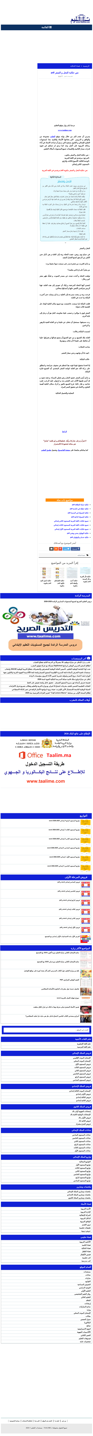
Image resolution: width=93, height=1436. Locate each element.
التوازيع (88, 1281)
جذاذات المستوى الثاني (82, 1141)
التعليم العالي (86, 1297)
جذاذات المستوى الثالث (82, 1148)
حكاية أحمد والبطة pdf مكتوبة (74, 583)
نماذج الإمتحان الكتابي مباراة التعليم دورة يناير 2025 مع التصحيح (58, 962)
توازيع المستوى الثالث (83, 1168)
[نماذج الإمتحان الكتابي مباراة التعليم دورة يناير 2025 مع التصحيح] (86, 964)
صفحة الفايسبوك (64, 450)
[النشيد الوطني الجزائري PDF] (86, 982)
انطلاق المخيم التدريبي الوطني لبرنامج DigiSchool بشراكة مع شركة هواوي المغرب (60, 666)
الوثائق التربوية (85, 1221)
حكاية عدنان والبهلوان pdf (79, 537)
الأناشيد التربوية (85, 1242)
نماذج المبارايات (85, 1307)
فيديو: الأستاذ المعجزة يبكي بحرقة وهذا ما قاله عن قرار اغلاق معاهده (56, 1007)
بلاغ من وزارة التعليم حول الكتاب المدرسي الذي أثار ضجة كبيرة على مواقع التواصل (51, 971)
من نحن (64, 1421)
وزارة (89, 1310)
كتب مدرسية (86, 1261)
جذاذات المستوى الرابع (82, 1144)
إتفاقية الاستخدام (27, 1421)
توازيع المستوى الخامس (82, 1174)
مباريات (88, 1278)
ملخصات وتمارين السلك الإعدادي (79, 1195)
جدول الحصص (86, 1319)
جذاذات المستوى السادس (81, 1135)
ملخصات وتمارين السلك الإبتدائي (79, 1191)
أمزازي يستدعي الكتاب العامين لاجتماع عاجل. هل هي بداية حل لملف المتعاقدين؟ (52, 1016)
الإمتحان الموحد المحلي (82, 1061)
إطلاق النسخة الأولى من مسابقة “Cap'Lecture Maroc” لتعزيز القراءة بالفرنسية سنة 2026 (57, 693)
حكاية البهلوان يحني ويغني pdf (78, 533)
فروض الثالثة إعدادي (83, 1097)
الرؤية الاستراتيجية (84, 1329)
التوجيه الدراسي (85, 1288)
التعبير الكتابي (86, 1335)
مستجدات (87, 1272)
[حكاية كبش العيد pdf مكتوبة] (45, 572)
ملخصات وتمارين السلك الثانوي (79, 1198)
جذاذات (88, 1275)
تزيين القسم (86, 1225)
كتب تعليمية (86, 1258)
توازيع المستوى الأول (83, 1165)
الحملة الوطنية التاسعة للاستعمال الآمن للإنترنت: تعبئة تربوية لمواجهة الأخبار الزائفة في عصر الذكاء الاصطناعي (51, 689)
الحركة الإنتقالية (85, 1215)
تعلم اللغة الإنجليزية (84, 1044)
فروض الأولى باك (84, 1118)
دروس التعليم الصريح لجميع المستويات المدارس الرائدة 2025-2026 (68, 601)
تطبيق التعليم (46, 450)
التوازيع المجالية (85, 1162)
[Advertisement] (43, 7)
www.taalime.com (65, 130)
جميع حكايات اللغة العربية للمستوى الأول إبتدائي (72, 529)
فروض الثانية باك (85, 1121)
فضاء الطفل (86, 1251)
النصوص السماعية (84, 1284)
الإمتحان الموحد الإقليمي (82, 1058)
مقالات (88, 1316)
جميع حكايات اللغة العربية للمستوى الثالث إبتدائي (71, 525)
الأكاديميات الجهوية (84, 1332)
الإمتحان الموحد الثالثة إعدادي (80, 1091)
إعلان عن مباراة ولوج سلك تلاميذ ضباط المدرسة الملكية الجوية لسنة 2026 (64, 679)
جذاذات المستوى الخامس (81, 1138)
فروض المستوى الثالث (82, 1067)
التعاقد (88, 1300)
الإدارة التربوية (86, 1212)
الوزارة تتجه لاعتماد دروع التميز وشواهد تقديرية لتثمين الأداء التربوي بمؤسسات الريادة (59, 676)
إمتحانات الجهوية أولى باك (81, 1111)
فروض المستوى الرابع (83, 1077)
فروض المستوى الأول (83, 1064)
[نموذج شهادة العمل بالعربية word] (86, 1001)
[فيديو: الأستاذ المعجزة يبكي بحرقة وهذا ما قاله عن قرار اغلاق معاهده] (86, 1010)
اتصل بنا (57, 1421)
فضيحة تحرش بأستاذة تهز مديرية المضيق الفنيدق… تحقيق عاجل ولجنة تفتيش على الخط (58, 683)
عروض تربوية (86, 1231)
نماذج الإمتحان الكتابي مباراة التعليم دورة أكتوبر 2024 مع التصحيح (57, 953)
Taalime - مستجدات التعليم (41, 1428)
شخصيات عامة (85, 1342)
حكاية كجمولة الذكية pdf (80, 517)
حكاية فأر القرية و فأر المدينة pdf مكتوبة (85, 579)
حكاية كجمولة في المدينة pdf (78, 513)
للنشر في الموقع (47, 1421)
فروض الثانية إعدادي (83, 1100)
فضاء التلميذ (86, 1245)
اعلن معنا (37, 1421)
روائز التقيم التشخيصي (82, 1294)
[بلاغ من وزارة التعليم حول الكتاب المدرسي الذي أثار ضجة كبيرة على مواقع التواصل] (86, 973)
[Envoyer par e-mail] (51, 549)
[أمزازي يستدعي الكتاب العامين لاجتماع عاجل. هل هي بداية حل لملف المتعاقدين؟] (86, 1019)
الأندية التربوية (86, 1209)
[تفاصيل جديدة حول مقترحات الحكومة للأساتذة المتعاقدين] (86, 991)
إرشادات (87, 1303)
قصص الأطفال (85, 1254)
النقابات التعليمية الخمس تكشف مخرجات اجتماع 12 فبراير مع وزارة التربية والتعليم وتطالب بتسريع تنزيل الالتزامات (49, 686)
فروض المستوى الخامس (82, 1074)
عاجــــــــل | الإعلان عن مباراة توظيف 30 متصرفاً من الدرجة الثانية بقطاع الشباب (61, 662)
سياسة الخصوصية (15, 1421)
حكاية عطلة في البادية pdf (79, 509)
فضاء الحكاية (81, 555)
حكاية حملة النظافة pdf (80, 505)
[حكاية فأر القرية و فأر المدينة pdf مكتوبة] (85, 570)
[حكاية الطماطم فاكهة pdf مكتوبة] (58, 572)
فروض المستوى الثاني (83, 1070)
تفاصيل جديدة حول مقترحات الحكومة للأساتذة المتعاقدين (60, 989)
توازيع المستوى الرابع (83, 1177)
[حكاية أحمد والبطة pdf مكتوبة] (72, 572)
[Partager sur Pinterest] (60, 549)
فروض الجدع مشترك (83, 1124)
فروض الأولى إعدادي (83, 1094)
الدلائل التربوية (85, 1218)
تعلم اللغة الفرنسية (84, 1047)
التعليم (52, 136)
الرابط (64, 432)
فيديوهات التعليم (85, 1338)
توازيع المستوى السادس (82, 1181)
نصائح (89, 1326)
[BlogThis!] (56, 549)
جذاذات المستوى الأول (83, 1151)
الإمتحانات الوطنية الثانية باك (80, 1114)
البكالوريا (87, 1322)
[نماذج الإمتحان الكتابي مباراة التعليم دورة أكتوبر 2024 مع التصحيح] (86, 955)
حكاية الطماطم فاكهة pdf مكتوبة (59, 583)
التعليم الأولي (86, 1291)
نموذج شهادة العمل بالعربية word (68, 998)
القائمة (45, 27)
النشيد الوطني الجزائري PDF (69, 980)
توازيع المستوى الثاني (83, 1171)
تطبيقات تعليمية (85, 1228)
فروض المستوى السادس (82, 1080)
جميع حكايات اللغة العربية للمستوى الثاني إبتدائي (71, 521)
